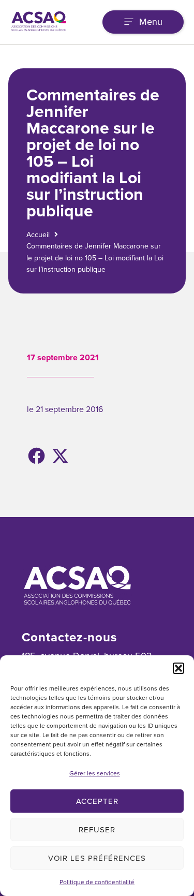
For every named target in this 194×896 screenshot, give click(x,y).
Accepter (97, 801)
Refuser (97, 829)
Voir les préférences (97, 858)
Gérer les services (94, 773)
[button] (178, 668)
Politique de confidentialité (97, 882)
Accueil (38, 234)
